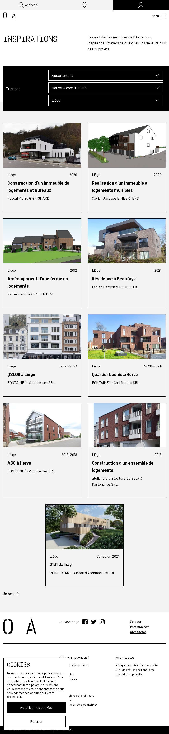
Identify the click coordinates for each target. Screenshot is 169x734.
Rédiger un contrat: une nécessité (137, 665)
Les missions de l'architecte (76, 695)
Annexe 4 (31, 5)
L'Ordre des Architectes (74, 665)
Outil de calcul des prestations (78, 705)
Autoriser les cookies (36, 707)
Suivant (8, 593)
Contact (135, 621)
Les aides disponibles (129, 674)
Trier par (13, 88)
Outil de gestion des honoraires (135, 669)
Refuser (36, 721)
